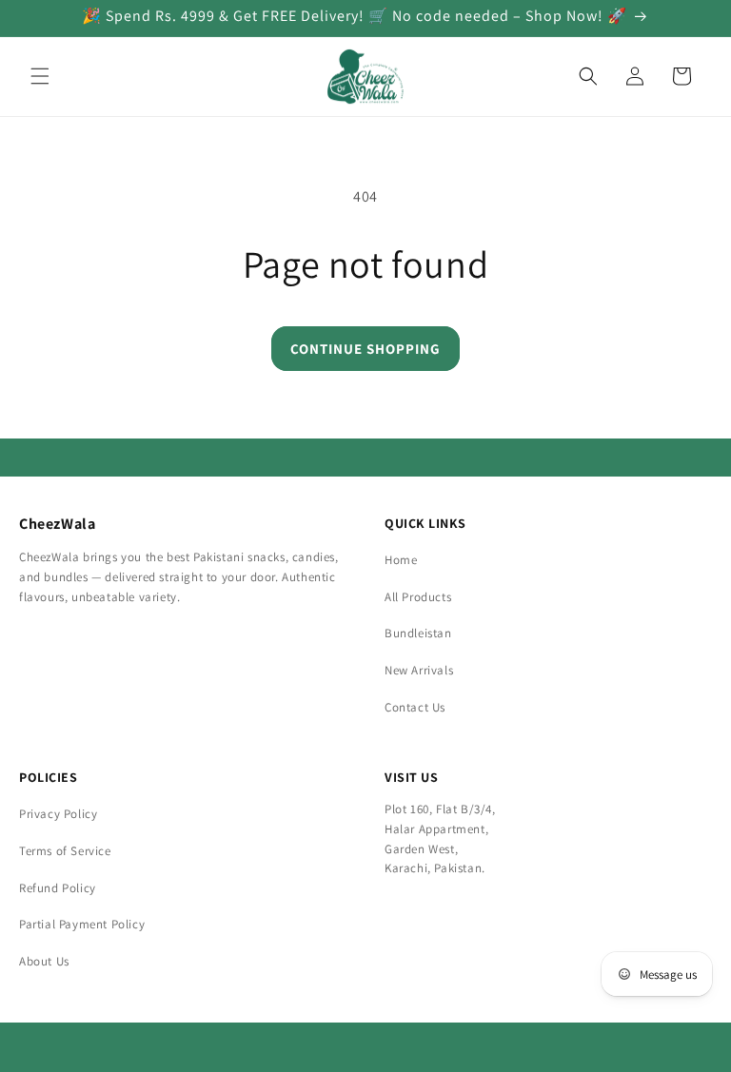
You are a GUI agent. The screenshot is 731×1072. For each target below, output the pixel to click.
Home (401, 560)
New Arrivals (419, 670)
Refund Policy (57, 888)
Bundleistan (418, 633)
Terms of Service (65, 851)
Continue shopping (365, 349)
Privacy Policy (58, 814)
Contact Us (415, 707)
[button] (40, 76)
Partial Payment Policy (82, 924)
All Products (418, 597)
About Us (44, 961)
